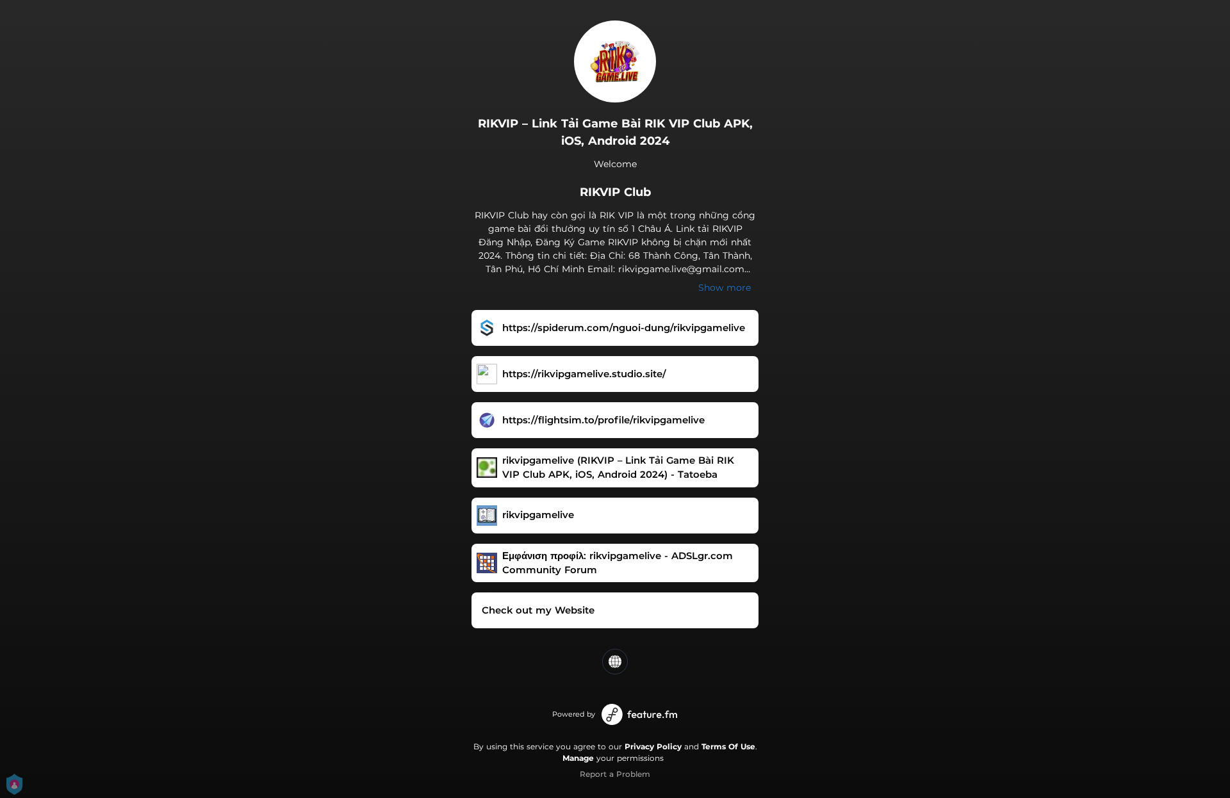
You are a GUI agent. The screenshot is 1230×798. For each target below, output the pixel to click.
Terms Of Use (728, 746)
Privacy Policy (653, 746)
